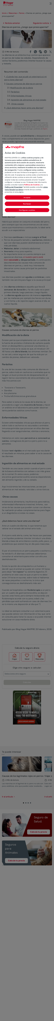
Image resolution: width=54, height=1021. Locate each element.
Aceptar (27, 197)
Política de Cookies (32, 185)
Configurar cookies (27, 210)
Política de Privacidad (13, 187)
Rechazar (27, 204)
